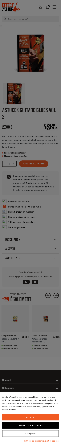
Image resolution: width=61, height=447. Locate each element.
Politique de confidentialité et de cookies (41, 440)
